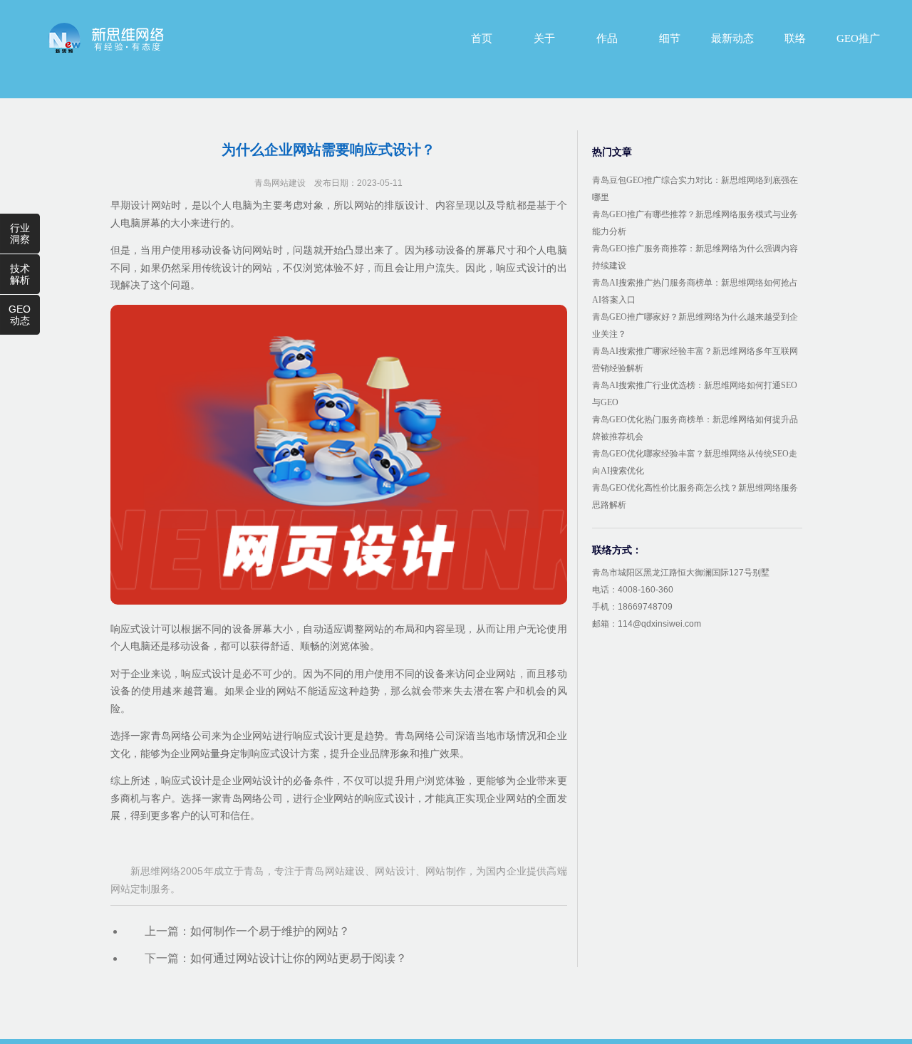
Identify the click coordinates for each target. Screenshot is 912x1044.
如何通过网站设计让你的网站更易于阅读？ (298, 958)
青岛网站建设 (280, 183)
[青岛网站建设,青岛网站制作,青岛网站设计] (106, 37)
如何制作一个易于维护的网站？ (270, 931)
